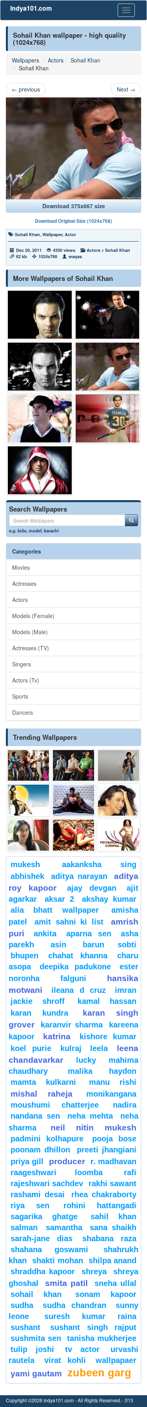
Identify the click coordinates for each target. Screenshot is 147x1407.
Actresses (24, 583)
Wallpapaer (116, 1360)
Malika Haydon (102, 1071)
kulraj (71, 1048)
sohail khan (36, 1294)
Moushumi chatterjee (55, 1105)
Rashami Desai (38, 1194)
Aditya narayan (79, 876)
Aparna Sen (88, 933)
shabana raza (109, 1238)
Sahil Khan (113, 1216)
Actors (56, 60)
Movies (21, 567)
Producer (67, 1161)
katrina (57, 1036)
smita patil (66, 1283)
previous (26, 89)
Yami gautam (36, 1373)
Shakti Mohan (57, 1260)
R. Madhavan (113, 1161)
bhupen (24, 955)
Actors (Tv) (25, 680)
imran (125, 990)
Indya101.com (31, 8)
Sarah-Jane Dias (42, 1238)
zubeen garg (99, 1373)
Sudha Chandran (75, 1305)
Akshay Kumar (109, 899)
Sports (20, 696)
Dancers (22, 712)
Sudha (22, 1305)
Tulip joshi (32, 1349)
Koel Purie (31, 1048)
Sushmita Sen (36, 1338)
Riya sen (30, 1205)
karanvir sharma (71, 1024)
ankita (45, 933)
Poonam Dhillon (40, 1149)
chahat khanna (77, 955)
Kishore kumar (108, 1036)
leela (99, 1048)
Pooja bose (114, 1138)
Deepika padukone (75, 966)
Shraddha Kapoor (43, 1271)
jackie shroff (38, 1001)
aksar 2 (59, 899)
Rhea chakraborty (103, 1194)
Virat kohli (65, 1360)
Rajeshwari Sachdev (47, 1183)
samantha (64, 1227)
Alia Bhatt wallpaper (55, 910)
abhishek (27, 876)
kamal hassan (107, 1001)
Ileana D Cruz (78, 990)
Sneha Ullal (115, 1283)
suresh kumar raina (90, 1316)
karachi (51, 530)
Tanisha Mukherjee (101, 1338)
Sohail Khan (85, 60)
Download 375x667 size (73, 206)
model (35, 530)
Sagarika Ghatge (44, 1216)
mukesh (25, 864)
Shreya (94, 1271)
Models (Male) (30, 632)
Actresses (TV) (30, 648)
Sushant (25, 1327)
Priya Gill (27, 1161)
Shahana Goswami (49, 1249)
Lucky (86, 1060)
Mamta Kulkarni (43, 1082)
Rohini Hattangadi (100, 1205)
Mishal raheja (42, 1093)
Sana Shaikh (113, 1227)
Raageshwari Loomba (57, 1172)
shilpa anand (112, 1260)
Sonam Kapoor (105, 1294)
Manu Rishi (112, 1082)
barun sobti (109, 944)
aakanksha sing (99, 864)
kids (22, 530)
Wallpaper (52, 234)
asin (58, 944)
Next (126, 89)
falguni (73, 978)
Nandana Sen (35, 1116)
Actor (70, 234)
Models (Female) (33, 616)
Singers (21, 664)
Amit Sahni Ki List (68, 921)
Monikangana (111, 1094)
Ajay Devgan (91, 888)
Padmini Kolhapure (47, 1138)
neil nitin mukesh (93, 1127)
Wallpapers (25, 60)
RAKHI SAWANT (112, 1183)
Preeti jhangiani (106, 1149)
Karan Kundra (39, 1013)
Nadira (124, 1105)
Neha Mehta (90, 1116)
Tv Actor (82, 1349)
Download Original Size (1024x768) (73, 220)
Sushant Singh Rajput (93, 1327)
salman (26, 1227)
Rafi (130, 1172)
